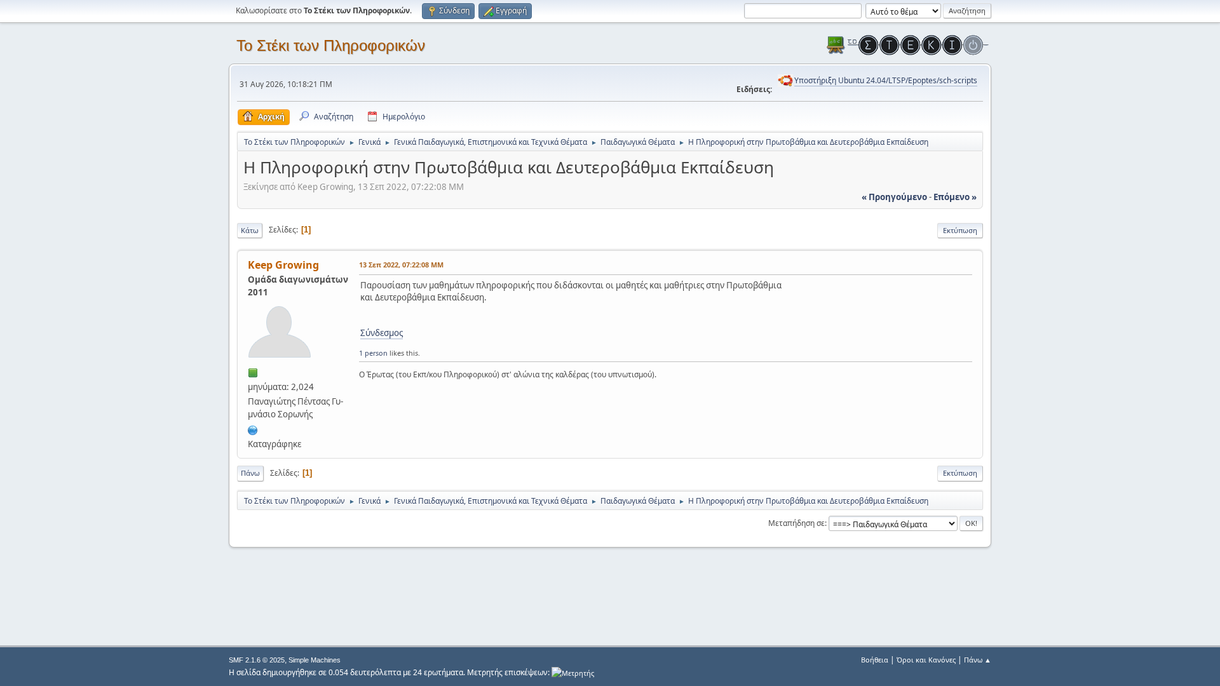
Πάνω (250, 473)
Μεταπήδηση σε (796, 523)
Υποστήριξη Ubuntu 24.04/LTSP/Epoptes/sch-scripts (885, 80)
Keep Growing (283, 265)
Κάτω (250, 230)
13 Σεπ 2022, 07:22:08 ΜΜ (401, 264)
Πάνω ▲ (977, 659)
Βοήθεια (874, 659)
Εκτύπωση (960, 230)
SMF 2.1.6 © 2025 (257, 660)
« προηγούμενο (894, 197)
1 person (373, 353)
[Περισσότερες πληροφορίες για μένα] (253, 428)
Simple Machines (314, 660)
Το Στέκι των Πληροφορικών (330, 45)
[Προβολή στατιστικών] (573, 672)
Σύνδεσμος (381, 333)
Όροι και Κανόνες (926, 659)
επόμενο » (955, 197)
